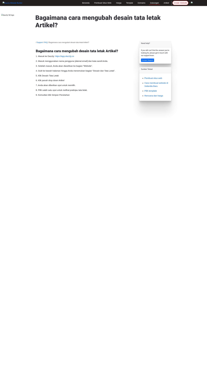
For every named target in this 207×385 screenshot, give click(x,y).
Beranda (85, 3)
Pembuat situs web (153, 78)
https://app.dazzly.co (64, 56)
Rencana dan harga (153, 96)
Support (40, 42)
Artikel (166, 3)
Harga (118, 3)
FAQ (45, 42)
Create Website (180, 3)
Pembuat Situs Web (102, 3)
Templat (129, 3)
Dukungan (154, 3)
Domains (141, 3)
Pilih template (150, 91)
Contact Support (147, 60)
